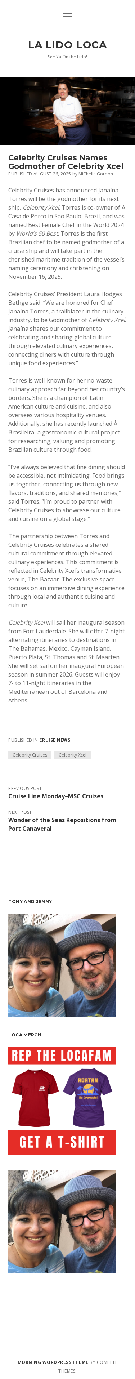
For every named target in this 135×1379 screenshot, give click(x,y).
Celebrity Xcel (72, 755)
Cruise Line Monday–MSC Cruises (55, 796)
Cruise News (54, 740)
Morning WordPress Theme (53, 1362)
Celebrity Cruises (30, 755)
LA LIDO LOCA (67, 45)
